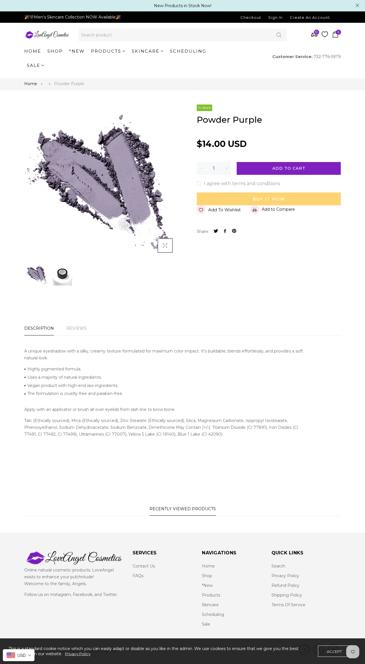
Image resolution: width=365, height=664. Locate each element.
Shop (207, 575)
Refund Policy (285, 585)
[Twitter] (216, 231)
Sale (206, 624)
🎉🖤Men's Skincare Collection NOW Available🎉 (72, 17)
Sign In (275, 17)
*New (207, 585)
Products (211, 595)
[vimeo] (234, 231)
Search (279, 34)
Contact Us (144, 566)
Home (30, 83)
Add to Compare (278, 209)
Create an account (310, 17)
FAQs (138, 575)
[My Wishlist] (325, 35)
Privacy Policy (285, 575)
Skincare (210, 604)
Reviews (76, 328)
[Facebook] (225, 231)
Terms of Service (288, 604)
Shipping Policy (286, 595)
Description (39, 328)
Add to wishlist (224, 209)
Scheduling (213, 614)
